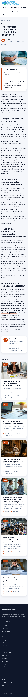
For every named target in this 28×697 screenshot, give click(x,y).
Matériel (4, 11)
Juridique (11, 11)
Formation (5, 670)
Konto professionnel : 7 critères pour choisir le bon (13, 422)
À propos (21, 350)
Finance (23, 7)
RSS (3, 685)
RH (3, 637)
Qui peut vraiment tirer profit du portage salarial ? (13, 461)
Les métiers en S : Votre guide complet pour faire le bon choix (11, 540)
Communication (15, 7)
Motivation (5, 628)
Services (4, 655)
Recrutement (6, 631)
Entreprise (5, 7)
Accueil (3, 20)
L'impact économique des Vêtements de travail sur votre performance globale (13, 500)
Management (6, 640)
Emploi (4, 14)
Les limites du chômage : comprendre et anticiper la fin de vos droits (12, 580)
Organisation (20, 11)
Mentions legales (7, 683)
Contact (4, 680)
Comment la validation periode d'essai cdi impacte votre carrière (11, 383)
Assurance (5, 661)
